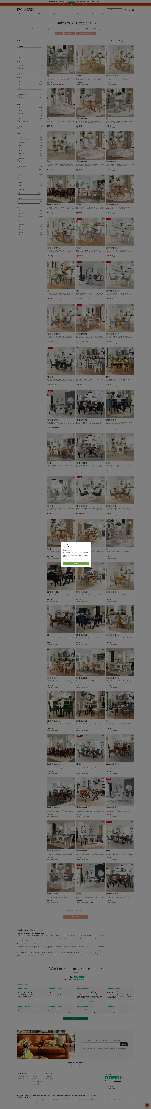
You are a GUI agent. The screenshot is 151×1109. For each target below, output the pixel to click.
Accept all (76, 563)
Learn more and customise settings (76, 559)
